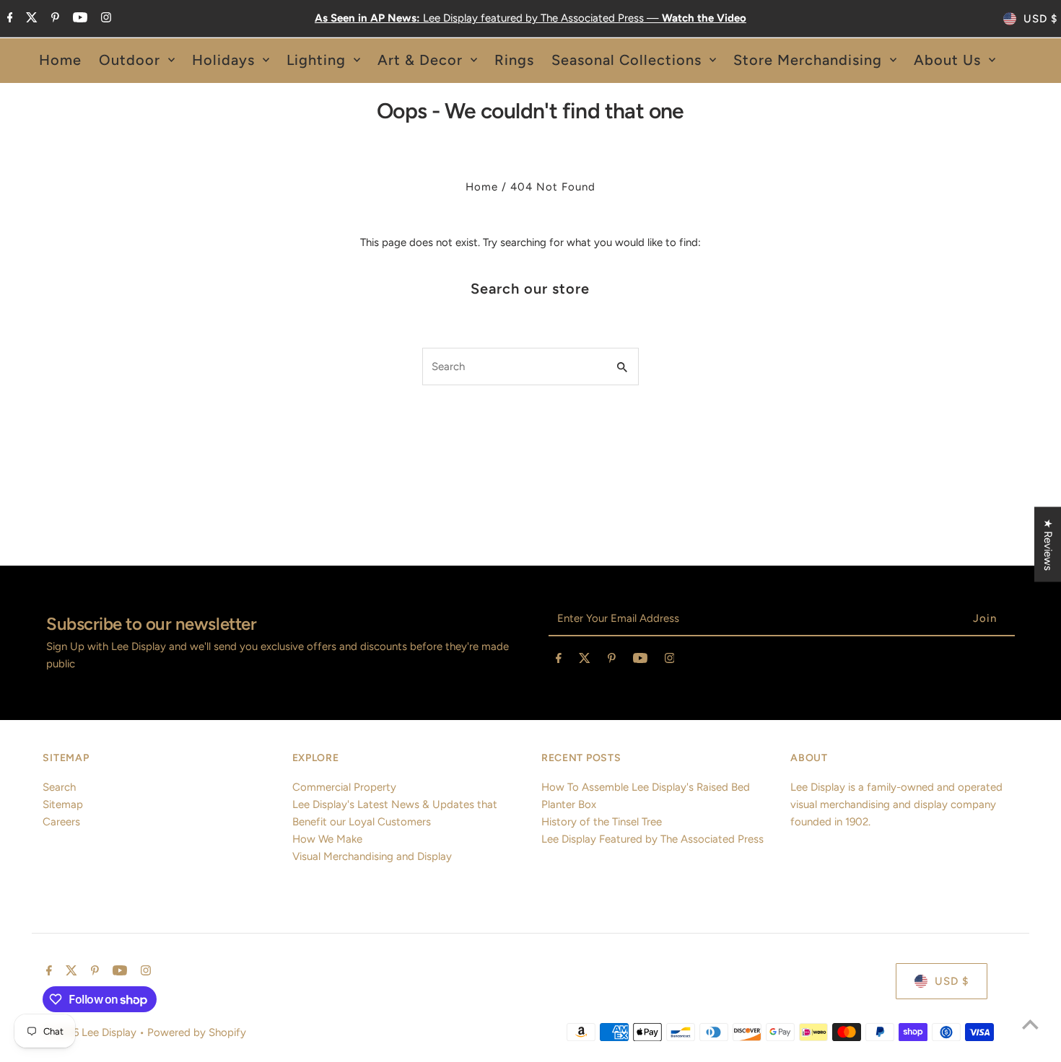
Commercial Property (344, 787)
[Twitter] (30, 18)
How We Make (327, 839)
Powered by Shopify (196, 1032)
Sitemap (63, 804)
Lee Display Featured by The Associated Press (652, 839)
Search (59, 787)
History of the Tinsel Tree (601, 821)
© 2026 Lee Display (91, 1032)
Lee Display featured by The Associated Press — (530, 18)
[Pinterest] (53, 18)
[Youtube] (78, 18)
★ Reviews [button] (1048, 545)
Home (482, 186)
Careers (61, 821)
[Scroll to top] (1030, 1024)
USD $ (1040, 18)
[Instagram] (104, 18)
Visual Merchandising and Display (372, 856)
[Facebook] (8, 18)
